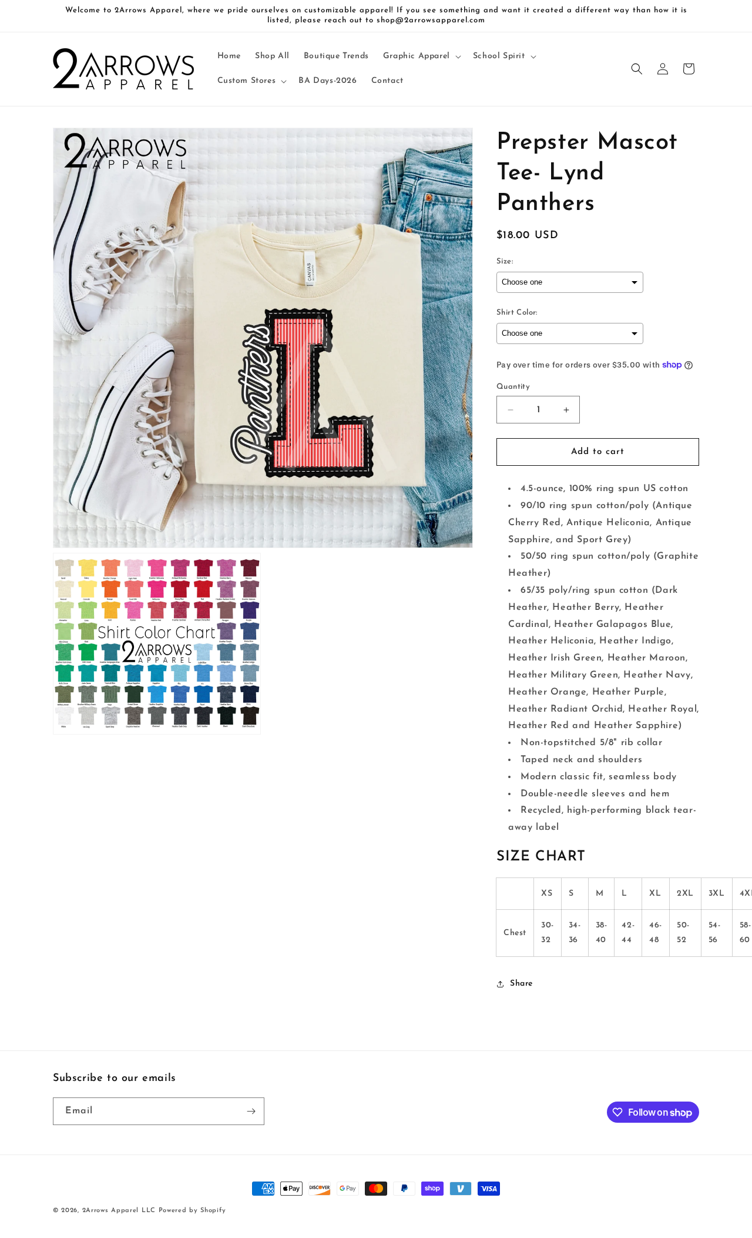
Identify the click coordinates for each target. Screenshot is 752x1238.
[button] (421, 56)
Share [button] (521, 983)
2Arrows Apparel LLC (119, 1210)
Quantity (513, 387)
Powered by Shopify (192, 1210)
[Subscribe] (251, 1111)
